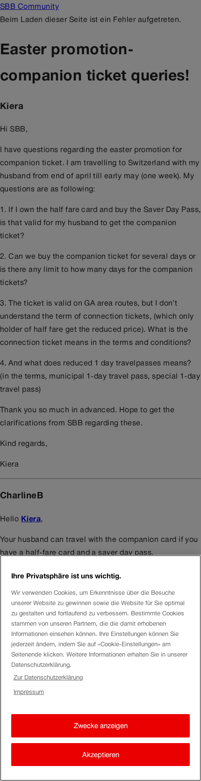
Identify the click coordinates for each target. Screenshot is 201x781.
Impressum (29, 691)
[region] (100, 668)
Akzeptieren (100, 755)
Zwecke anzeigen (101, 726)
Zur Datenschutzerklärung (48, 677)
